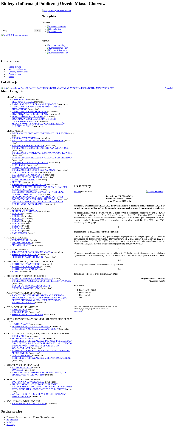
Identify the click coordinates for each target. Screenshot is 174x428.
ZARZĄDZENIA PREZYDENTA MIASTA (84, 88)
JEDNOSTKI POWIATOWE (25, 254)
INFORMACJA (19, 336)
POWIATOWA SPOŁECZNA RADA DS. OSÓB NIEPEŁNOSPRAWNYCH (34, 120)
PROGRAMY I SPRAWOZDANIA (28, 338)
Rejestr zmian (12, 420)
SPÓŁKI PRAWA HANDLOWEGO (28, 257)
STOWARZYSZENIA (22, 367)
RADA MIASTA (19, 99)
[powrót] (11, 88)
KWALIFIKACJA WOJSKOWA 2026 (29, 403)
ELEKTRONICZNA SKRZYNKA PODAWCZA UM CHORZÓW (42, 158)
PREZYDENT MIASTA (54, 88)
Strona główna (15, 67)
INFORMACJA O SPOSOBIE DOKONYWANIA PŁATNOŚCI (40, 148)
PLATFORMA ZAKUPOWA (25, 211)
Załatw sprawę (15, 74)
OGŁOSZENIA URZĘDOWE (25, 172)
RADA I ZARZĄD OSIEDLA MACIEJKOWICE (34, 104)
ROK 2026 (17, 231)
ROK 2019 (17, 213)
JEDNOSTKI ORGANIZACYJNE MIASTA (32, 252)
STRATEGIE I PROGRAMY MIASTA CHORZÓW (35, 329)
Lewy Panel (20, 88)
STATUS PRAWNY (21, 324)
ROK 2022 (17, 221)
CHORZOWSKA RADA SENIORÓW (29, 111)
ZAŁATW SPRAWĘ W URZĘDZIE (28, 145)
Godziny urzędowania (18, 72)
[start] (4, 88)
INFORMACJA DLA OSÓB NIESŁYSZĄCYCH (34, 170)
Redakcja (11, 424)
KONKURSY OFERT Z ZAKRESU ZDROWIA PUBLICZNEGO (42, 358)
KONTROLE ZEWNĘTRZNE (26, 266)
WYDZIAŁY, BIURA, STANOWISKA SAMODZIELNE (37, 140)
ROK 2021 (17, 218)
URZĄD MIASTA (20, 312)
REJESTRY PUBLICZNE (23, 180)
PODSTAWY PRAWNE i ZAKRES (28, 382)
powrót (77, 191)
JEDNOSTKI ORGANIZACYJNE (27, 314)
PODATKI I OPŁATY (22, 242)
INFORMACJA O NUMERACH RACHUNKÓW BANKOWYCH (42, 153)
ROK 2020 (17, 216)
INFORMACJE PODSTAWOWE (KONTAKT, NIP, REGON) (40, 133)
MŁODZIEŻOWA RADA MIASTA (28, 116)
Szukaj (11, 76)
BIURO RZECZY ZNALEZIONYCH (29, 184)
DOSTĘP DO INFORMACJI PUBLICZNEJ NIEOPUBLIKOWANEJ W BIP (31, 287)
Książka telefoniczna (17, 69)
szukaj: (4, 30)
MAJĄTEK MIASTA (21, 245)
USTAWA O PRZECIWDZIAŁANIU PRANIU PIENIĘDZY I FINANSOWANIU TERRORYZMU (39, 373)
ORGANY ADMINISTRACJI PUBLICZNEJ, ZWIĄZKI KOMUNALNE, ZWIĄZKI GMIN (37, 203)
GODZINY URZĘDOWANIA (25, 167)
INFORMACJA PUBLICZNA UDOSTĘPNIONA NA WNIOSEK (41, 281)
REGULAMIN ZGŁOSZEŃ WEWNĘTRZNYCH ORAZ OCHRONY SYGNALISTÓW (38, 193)
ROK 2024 (17, 226)
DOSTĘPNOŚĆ (19, 165)
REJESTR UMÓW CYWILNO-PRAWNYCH (32, 278)
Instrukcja (11, 422)
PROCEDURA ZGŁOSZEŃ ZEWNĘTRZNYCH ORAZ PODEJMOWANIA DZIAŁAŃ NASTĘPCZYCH (37, 198)
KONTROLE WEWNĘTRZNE (26, 264)
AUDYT (16, 271)
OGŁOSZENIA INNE (22, 355)
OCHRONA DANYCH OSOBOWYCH (30, 162)
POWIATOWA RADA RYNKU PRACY (30, 114)
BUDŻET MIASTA (20, 240)
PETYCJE (16, 182)
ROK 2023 (109, 88)
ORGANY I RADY (34, 88)
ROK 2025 (17, 228)
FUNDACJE (17, 370)
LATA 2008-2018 (19, 233)
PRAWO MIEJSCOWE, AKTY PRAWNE (31, 326)
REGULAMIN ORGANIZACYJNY (28, 175)
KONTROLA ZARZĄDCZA (25, 269)
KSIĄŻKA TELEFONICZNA (25, 138)
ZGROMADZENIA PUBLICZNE (27, 177)
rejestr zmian (78, 311)
